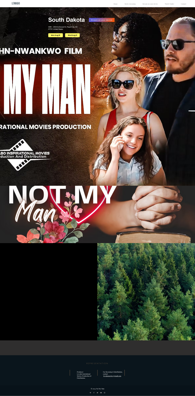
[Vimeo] (90, 393)
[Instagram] (104, 393)
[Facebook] (94, 393)
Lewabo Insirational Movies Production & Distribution (84, 376)
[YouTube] (101, 393)
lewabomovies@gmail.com (112, 376)
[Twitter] (97, 393)
